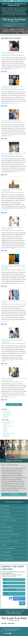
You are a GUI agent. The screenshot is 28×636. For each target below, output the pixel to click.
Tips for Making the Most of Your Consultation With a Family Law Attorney (13, 267)
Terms (17, 599)
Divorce (5, 424)
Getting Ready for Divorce (11, 120)
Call (8, 1)
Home (5, 1)
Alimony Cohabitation (8, 422)
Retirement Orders (7, 555)
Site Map (3, 623)
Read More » (15, 68)
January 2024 (6, 411)
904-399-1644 (8, 26)
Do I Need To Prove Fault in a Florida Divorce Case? (11, 87)
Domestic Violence (8, 426)
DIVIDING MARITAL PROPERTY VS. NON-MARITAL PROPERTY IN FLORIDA (13, 154)
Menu (21, 1)
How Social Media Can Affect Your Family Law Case (13, 379)
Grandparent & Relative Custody (10, 534)
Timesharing (6, 436)
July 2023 (5, 417)
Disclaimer (11, 623)
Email (12, 1)
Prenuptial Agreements (8, 548)
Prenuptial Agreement (9, 433)
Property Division (6, 552)
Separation (6, 434)
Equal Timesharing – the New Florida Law (11, 190)
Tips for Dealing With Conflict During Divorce (12, 228)
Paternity (5, 432)
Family (4, 427)
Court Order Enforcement (9, 520)
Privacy (15, 599)
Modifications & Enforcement (10, 541)
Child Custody (5, 506)
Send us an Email (20, 25)
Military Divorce (6, 537)
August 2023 (6, 415)
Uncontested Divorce (7, 559)
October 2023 (6, 413)
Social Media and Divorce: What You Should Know (12, 53)
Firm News (5, 429)
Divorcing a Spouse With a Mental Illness (13, 301)
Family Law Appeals (7, 530)
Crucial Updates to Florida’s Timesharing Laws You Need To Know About (12, 340)
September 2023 (7, 414)
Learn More (14, 494)
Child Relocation (6, 513)
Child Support (6, 423)
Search (15, 1)
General (5, 430)
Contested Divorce (7, 516)
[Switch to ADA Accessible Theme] (1, 630)
